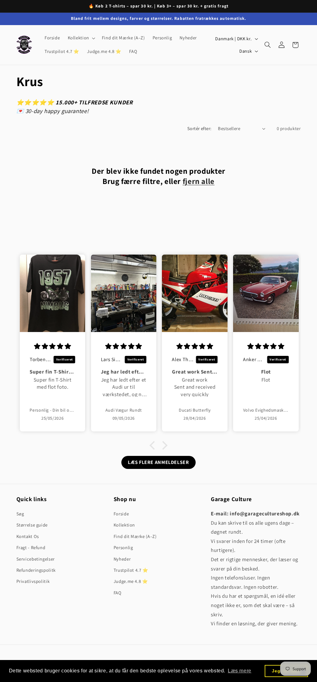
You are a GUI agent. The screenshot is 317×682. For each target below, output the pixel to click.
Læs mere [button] (239, 670)
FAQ (118, 593)
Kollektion (124, 525)
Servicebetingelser (35, 559)
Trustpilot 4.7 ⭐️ (131, 570)
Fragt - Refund (31, 547)
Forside (121, 514)
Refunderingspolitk (36, 570)
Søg (20, 514)
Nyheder (122, 559)
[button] (81, 38)
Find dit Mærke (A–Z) (135, 536)
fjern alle (199, 181)
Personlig (123, 547)
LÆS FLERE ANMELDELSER (158, 462)
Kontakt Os (27, 536)
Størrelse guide (32, 525)
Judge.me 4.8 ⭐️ (131, 581)
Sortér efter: (199, 128)
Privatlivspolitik (33, 581)
